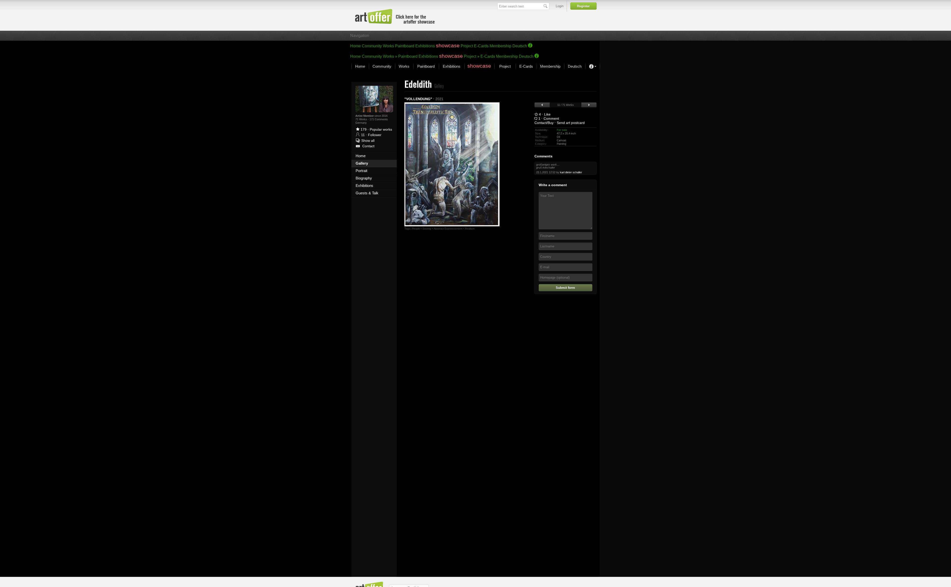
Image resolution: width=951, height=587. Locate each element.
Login (559, 6)
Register (583, 6)
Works (388, 46)
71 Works (361, 119)
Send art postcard (571, 123)
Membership (500, 46)
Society (427, 228)
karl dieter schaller (571, 172)
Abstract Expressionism (448, 228)
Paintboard (404, 46)
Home (355, 46)
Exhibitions (425, 46)
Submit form (565, 288)
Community (372, 46)
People (416, 228)
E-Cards (481, 46)
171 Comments (379, 119)
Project (467, 46)
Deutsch (519, 46)
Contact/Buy (544, 123)
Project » (471, 56)
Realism (470, 228)
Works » (390, 56)
